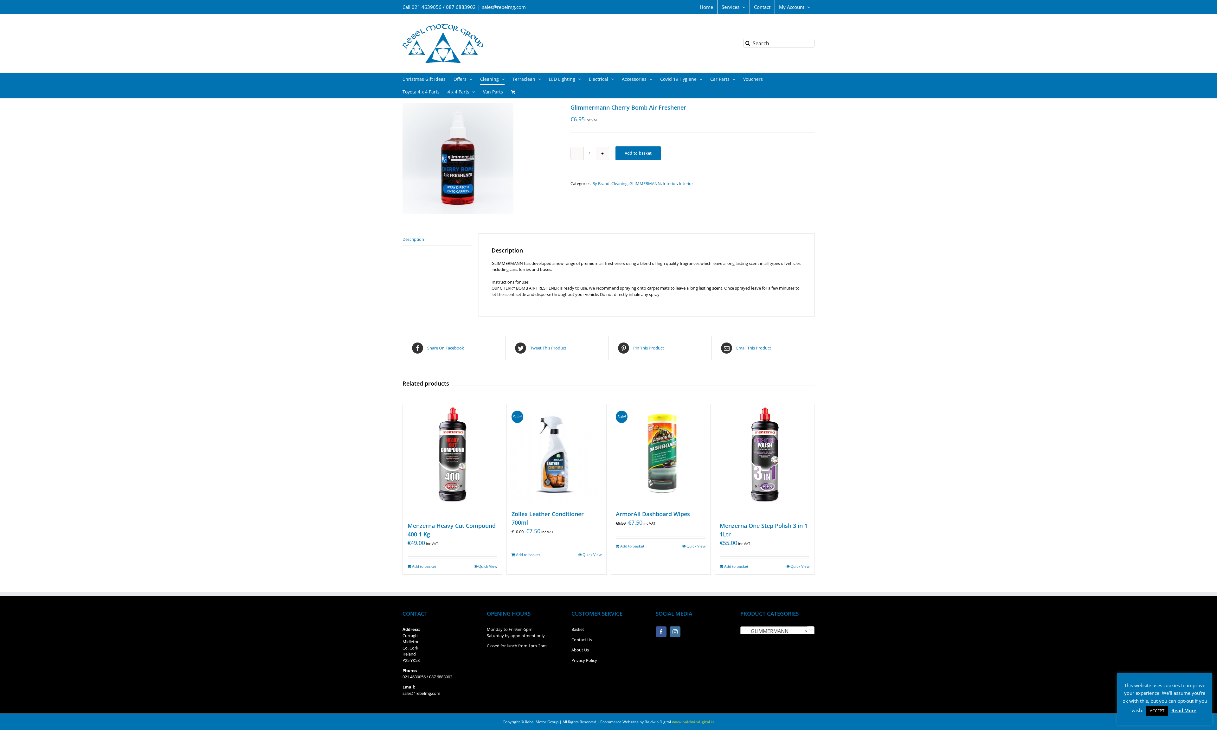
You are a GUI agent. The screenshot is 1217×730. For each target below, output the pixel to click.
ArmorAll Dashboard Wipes (653, 514)
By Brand (600, 183)
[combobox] (777, 630)
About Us (580, 650)
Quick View (487, 566)
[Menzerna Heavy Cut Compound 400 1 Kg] (452, 459)
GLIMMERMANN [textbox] (775, 631)
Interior (670, 183)
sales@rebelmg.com (504, 7)
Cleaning (619, 183)
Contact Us (581, 640)
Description (413, 239)
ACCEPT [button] (1157, 711)
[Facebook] (661, 631)
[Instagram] (675, 631)
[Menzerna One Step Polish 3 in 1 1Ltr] (764, 459)
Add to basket (638, 153)
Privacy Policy (584, 660)
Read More (1183, 710)
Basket (577, 629)
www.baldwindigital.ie (693, 722)
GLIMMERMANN (645, 183)
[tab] (437, 239)
